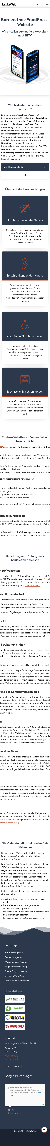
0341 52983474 (11, 1056)
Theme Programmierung (16, 971)
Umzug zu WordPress (14, 976)
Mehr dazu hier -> (32, 586)
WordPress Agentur (14, 953)
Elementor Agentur (13, 958)
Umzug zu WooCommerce (17, 981)
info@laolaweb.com (14, 1060)
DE (36, 5)
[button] (45, 167)
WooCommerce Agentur (16, 962)
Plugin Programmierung (16, 967)
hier (23, 455)
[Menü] (46, 4)
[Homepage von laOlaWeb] (9, 4)
